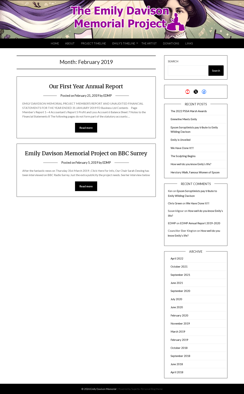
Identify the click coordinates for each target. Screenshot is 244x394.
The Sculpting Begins (183, 156)
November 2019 (180, 323)
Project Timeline (93, 43)
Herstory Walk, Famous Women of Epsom (195, 172)
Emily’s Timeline (123, 43)
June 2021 (177, 282)
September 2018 (180, 355)
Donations (171, 43)
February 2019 (179, 339)
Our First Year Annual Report (86, 86)
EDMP (107, 95)
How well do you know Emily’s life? (191, 164)
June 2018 (177, 364)
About (70, 43)
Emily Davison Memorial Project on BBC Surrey (86, 153)
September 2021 (180, 274)
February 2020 (179, 315)
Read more (86, 127)
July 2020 (176, 299)
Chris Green (175, 203)
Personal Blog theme (152, 388)
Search (173, 61)
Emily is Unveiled (180, 139)
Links (189, 43)
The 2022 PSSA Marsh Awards (189, 111)
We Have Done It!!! (182, 148)
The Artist (149, 43)
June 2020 (177, 307)
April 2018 (177, 372)
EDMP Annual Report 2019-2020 (200, 223)
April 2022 (177, 258)
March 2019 (178, 331)
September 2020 (180, 290)
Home (55, 43)
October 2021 (179, 266)
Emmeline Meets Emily (184, 119)
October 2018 (179, 347)
